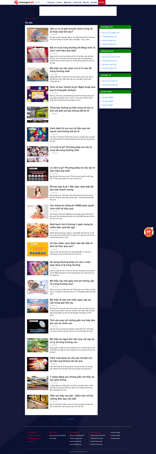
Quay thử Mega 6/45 (109, 44)
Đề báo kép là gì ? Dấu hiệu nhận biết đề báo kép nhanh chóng (71, 188)
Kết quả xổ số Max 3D (110, 81)
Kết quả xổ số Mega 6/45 (111, 33)
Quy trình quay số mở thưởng (57, 435)
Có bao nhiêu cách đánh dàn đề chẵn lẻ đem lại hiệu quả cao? (71, 244)
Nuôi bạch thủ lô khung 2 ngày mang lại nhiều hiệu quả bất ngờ (71, 226)
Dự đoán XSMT (108, 105)
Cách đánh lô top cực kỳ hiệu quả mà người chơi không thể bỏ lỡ (70, 130)
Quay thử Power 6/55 (110, 68)
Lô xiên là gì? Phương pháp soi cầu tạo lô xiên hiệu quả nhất (72, 169)
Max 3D (86, 2)
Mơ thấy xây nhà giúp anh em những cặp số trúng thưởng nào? (72, 282)
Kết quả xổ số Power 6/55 (111, 57)
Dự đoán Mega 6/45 (109, 40)
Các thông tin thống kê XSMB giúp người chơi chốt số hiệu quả (72, 207)
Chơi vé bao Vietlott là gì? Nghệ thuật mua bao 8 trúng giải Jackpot (72, 88)
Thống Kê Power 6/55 (110, 61)
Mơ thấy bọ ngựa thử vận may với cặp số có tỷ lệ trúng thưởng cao (72, 340)
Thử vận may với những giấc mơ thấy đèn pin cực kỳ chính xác (72, 322)
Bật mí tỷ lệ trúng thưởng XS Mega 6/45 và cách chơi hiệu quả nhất (72, 49)
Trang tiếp (70, 419)
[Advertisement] (78, 11)
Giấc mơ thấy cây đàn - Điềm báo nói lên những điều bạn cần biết (71, 397)
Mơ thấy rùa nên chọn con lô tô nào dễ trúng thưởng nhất (70, 70)
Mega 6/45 (67, 2)
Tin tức (101, 2)
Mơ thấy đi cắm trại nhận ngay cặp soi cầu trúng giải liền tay (70, 301)
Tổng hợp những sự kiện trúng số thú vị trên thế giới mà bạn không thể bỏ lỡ (71, 109)
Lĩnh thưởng (52, 438)
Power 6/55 (77, 2)
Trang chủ (51, 2)
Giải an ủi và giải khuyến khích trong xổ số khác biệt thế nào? (71, 30)
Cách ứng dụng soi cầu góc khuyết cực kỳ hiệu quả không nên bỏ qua (71, 359)
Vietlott (59, 2)
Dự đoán (94, 2)
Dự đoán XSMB (108, 97)
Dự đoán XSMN (108, 101)
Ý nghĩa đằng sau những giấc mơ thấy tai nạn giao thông (72, 378)
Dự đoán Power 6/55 (109, 64)
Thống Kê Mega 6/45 (110, 36)
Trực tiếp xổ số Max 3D (110, 85)
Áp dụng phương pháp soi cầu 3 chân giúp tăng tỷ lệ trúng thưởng (70, 263)
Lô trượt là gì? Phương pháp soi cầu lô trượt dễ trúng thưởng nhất (71, 148)
